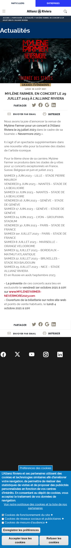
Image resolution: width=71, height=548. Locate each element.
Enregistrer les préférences (21, 530)
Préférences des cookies (35, 468)
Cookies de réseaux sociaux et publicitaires (33, 518)
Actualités (29, 18)
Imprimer (54, 114)
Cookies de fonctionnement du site (27, 515)
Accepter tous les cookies (20, 540)
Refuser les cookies (54, 540)
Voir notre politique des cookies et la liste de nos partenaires (35, 506)
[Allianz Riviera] (43, 11)
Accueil (6, 18)
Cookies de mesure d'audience (25, 522)
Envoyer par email (24, 114)
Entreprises (53, 3)
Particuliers (17, 3)
